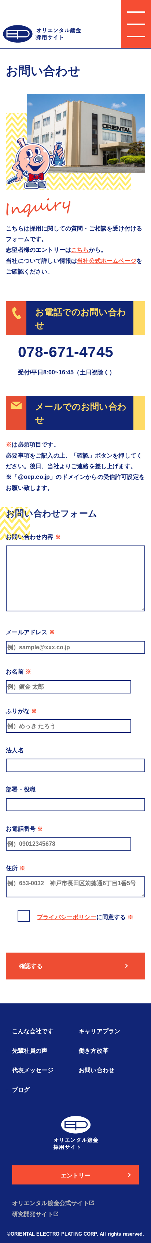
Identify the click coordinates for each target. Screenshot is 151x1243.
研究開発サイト (33, 1214)
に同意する (85, 917)
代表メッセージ (33, 1070)
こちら (80, 249)
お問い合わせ (96, 1070)
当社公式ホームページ (106, 260)
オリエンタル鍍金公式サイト (50, 1203)
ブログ (21, 1090)
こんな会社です (33, 1031)
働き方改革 (93, 1051)
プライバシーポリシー (66, 917)
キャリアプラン (99, 1031)
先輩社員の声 (30, 1051)
